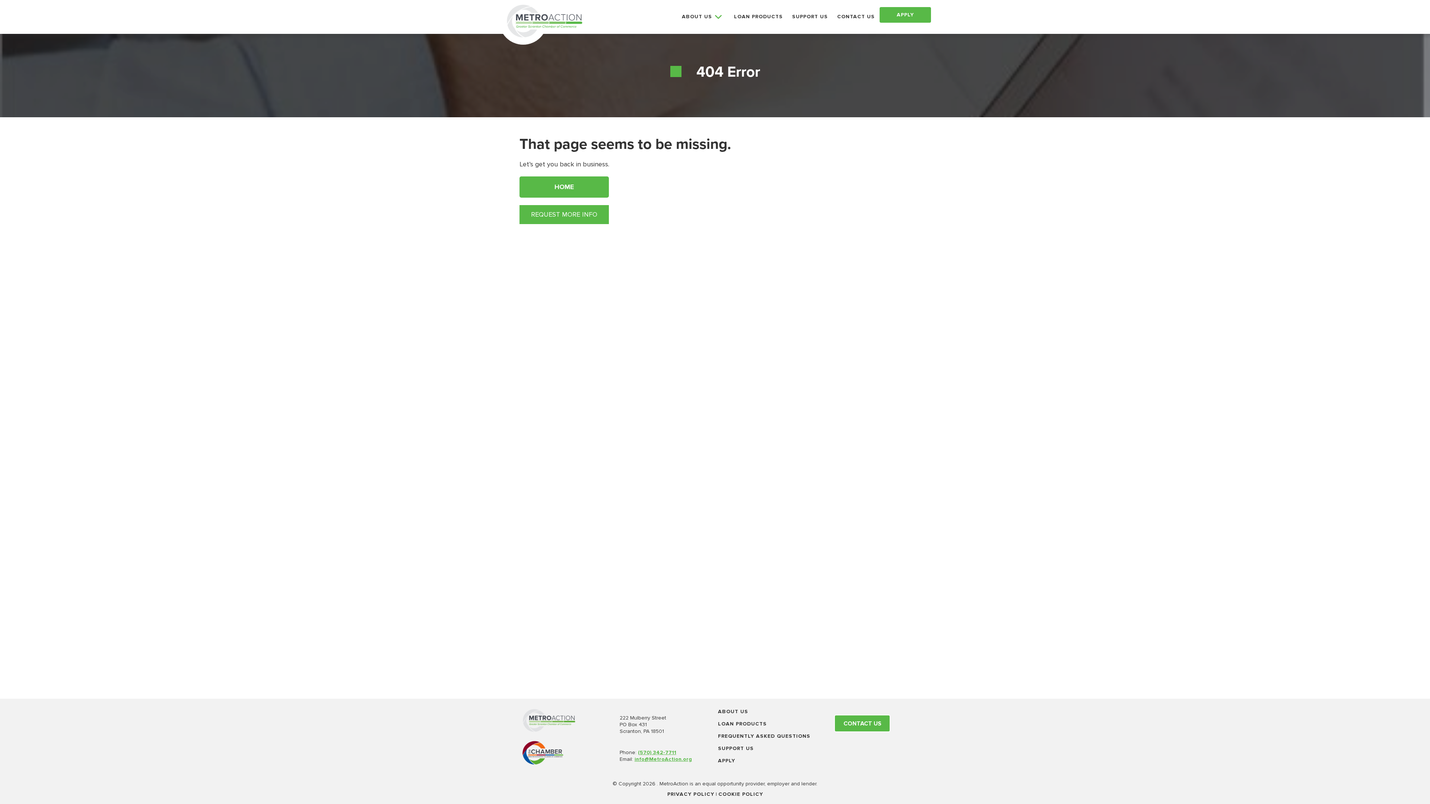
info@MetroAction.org (663, 759)
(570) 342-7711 (657, 752)
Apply (726, 760)
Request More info (564, 214)
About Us (733, 711)
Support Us (736, 748)
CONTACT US (856, 16)
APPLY (905, 15)
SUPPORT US (810, 16)
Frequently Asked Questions (764, 736)
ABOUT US (697, 16)
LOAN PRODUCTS (758, 16)
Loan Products (742, 724)
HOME (564, 187)
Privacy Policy (690, 794)
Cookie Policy (740, 794)
